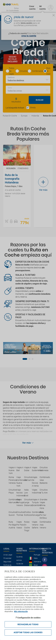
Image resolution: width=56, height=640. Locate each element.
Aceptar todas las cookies (28, 632)
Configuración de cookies (28, 618)
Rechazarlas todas (28, 624)
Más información (21, 612)
